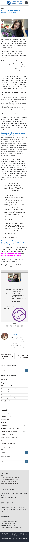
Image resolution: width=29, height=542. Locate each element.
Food (2, 404)
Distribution (13, 534)
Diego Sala (16, 17)
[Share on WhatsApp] (7, 326)
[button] (26, 2)
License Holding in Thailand (9, 481)
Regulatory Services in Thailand (10, 477)
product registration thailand (9, 428)
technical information (7, 443)
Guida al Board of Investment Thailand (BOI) (7, 356)
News (12, 535)
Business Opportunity (7, 389)
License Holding (6, 419)
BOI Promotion (5, 386)
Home (3, 533)
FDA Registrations (22, 533)
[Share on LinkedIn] (21, 326)
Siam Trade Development (8, 437)
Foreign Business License (8, 407)
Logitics (3, 422)
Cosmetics (4, 392)
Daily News (19, 92)
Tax (2, 440)
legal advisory (5, 416)
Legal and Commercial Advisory (10, 479)
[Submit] (26, 370)
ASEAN (3, 380)
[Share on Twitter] (13, 326)
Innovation (4, 413)
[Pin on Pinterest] (18, 326)
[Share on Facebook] (10, 326)
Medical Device (5, 425)
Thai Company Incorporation (9, 483)
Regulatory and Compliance (9, 431)
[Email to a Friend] (16, 326)
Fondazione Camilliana (14, 114)
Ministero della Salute (11, 237)
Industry (3, 410)
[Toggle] (27, 422)
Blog (2, 8)
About (7, 533)
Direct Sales (4, 401)
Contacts (16, 535)
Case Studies (13, 533)
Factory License (6, 534)
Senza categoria (6, 434)
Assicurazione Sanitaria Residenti (11, 255)
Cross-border (5, 395)
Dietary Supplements (7, 398)
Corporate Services (22, 534)
